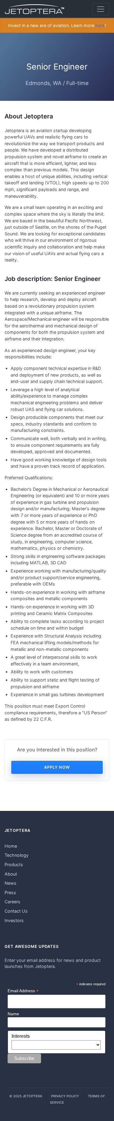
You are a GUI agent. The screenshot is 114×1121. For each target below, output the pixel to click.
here (100, 25)
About (11, 874)
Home (11, 846)
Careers (12, 901)
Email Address (23, 991)
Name (13, 1013)
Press (10, 892)
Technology (17, 855)
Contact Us (16, 911)
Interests (21, 1036)
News (10, 883)
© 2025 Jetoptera (25, 1096)
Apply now (57, 767)
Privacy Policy (65, 1096)
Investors (14, 920)
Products (14, 864)
